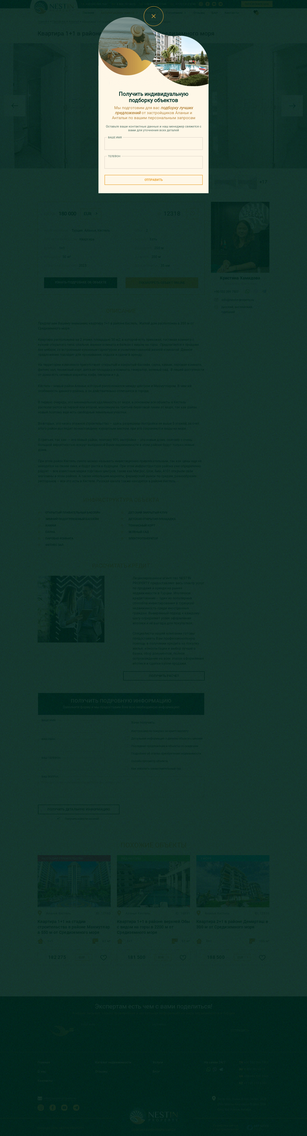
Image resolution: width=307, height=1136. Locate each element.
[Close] (154, 16)
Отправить (154, 180)
